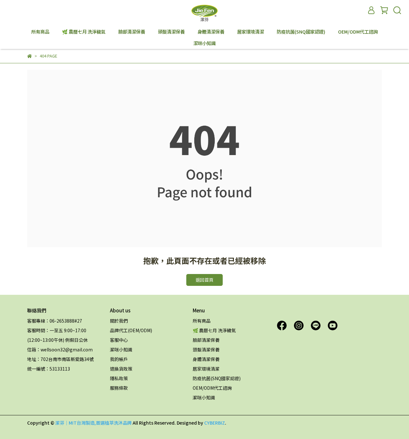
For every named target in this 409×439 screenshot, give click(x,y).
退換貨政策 (121, 368)
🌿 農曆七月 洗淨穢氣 (83, 31)
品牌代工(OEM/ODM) (131, 330)
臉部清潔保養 (131, 31)
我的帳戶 (119, 359)
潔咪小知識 (204, 43)
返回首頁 (204, 280)
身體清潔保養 (210, 31)
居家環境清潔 (250, 31)
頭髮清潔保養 (171, 31)
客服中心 (119, 340)
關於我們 (119, 320)
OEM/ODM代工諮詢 (358, 31)
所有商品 (40, 31)
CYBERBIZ (214, 422)
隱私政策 (119, 378)
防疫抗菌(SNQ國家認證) (301, 31)
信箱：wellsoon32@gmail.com (60, 349)
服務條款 (119, 388)
